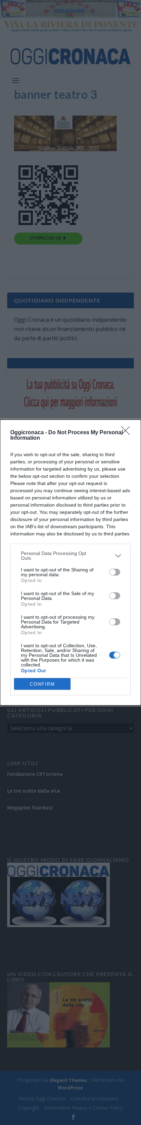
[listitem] (70, 555)
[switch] (114, 572)
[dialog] (70, 562)
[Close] (127, 432)
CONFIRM (42, 684)
